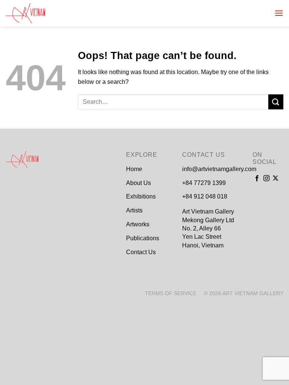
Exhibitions (141, 196)
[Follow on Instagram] (266, 178)
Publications (142, 238)
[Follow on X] (275, 178)
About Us (138, 183)
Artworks (137, 224)
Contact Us (141, 252)
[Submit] (275, 101)
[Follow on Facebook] (257, 178)
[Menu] (278, 13)
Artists (134, 210)
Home (134, 169)
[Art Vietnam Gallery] (43, 13)
